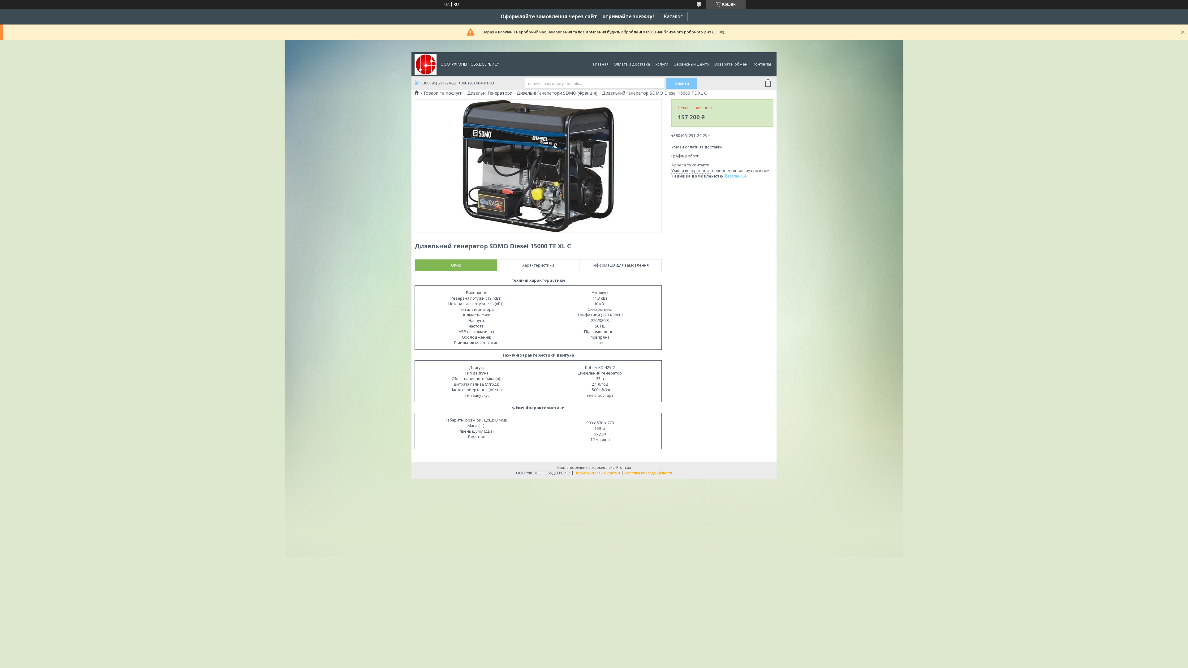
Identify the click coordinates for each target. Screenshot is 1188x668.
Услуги (661, 64)
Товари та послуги (443, 93)
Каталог (673, 16)
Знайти (682, 83)
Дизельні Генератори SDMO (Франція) (557, 93)
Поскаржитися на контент (597, 473)
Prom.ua (623, 467)
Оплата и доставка (632, 64)
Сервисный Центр (691, 64)
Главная (601, 64)
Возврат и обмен (730, 64)
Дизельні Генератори (489, 93)
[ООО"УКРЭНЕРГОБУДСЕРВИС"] (426, 63)
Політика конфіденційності (648, 473)
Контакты (762, 64)
